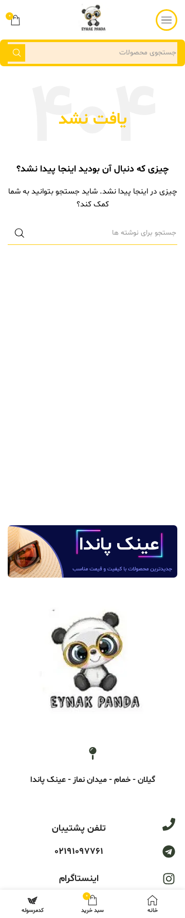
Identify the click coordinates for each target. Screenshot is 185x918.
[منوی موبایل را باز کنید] (166, 20)
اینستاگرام (79, 878)
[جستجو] (16, 53)
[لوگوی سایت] (93, 20)
